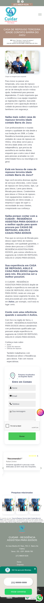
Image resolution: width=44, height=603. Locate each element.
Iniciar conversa (18, 592)
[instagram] (18, 1)
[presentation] (3, 468)
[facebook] (22, 1)
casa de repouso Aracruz (13, 505)
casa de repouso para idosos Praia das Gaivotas (29, 505)
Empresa (20, 565)
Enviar (22, 436)
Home (19, 562)
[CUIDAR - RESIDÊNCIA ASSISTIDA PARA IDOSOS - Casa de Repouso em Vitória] (11, 15)
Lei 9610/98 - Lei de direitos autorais (32, 522)
